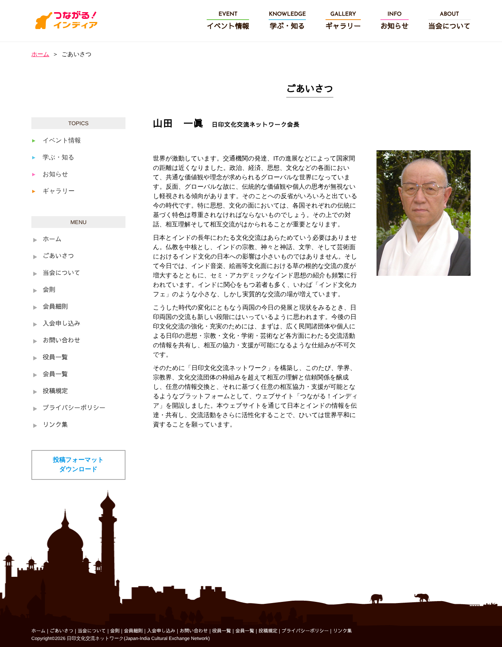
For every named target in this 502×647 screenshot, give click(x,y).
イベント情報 (62, 140)
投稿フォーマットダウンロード (78, 465)
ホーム (40, 54)
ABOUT (449, 21)
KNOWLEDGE (287, 21)
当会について (61, 273)
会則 (49, 290)
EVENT (228, 21)
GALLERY (343, 21)
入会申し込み (61, 324)
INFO (394, 21)
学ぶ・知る (59, 157)
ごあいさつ (58, 256)
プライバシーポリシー (74, 408)
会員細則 (55, 307)
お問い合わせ (61, 341)
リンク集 (55, 425)
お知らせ (55, 174)
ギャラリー (59, 191)
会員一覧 (55, 375)
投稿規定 (55, 391)
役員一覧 (55, 358)
